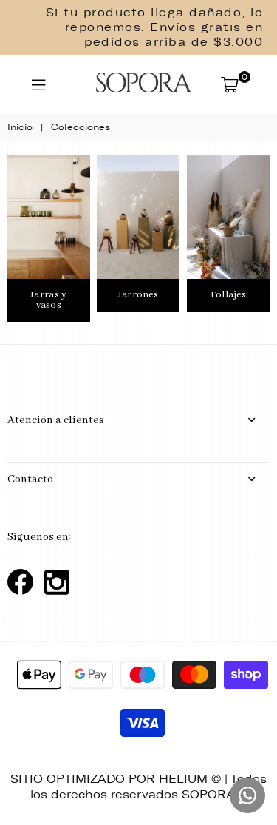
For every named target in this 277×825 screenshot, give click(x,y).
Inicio (20, 127)
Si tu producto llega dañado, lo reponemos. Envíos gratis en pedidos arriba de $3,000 (155, 27)
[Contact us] (247, 795)
